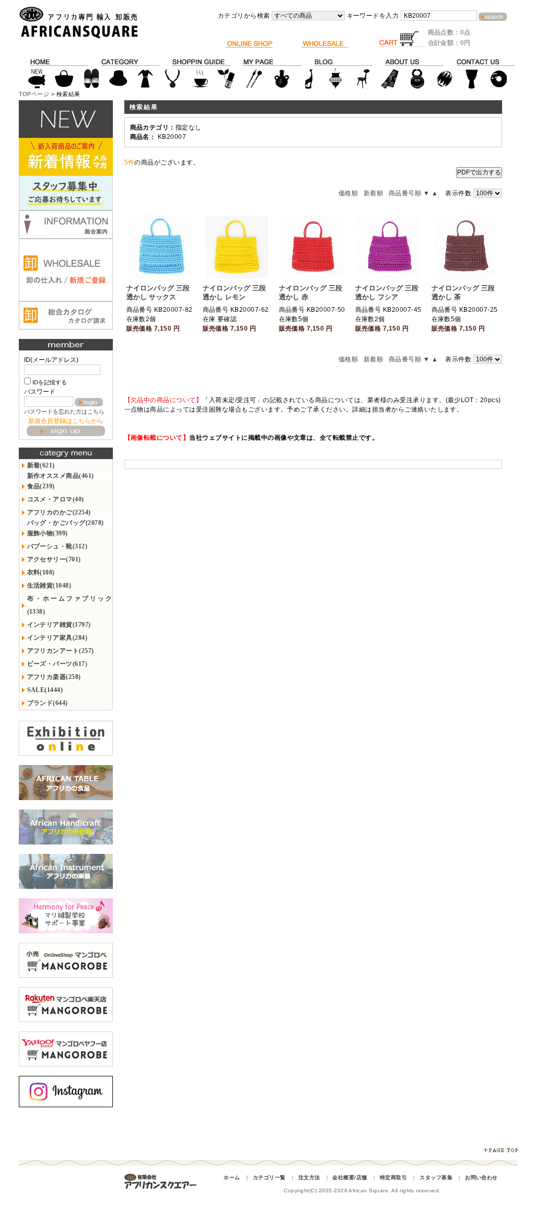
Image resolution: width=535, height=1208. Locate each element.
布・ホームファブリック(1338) (69, 605)
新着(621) (41, 465)
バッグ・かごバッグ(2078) (65, 522)
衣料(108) (41, 572)
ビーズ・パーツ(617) (57, 663)
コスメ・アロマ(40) (55, 499)
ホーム (232, 1177)
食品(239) (41, 486)
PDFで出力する (479, 172)
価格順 (348, 193)
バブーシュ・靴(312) (57, 546)
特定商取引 (393, 1177)
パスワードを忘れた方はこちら (64, 411)
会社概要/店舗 (349, 1177)
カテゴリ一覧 (269, 1177)
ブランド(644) (47, 703)
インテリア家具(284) (57, 637)
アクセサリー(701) (54, 559)
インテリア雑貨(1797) (59, 624)
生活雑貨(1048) (49, 585)
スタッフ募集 (436, 1177)
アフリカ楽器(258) (54, 677)
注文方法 (309, 1177)
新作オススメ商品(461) (60, 475)
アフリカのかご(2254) (59, 512)
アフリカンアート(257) (60, 650)
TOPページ (34, 94)
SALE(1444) (45, 690)
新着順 (373, 193)
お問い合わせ (481, 1177)
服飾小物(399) (47, 533)
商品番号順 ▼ (409, 193)
